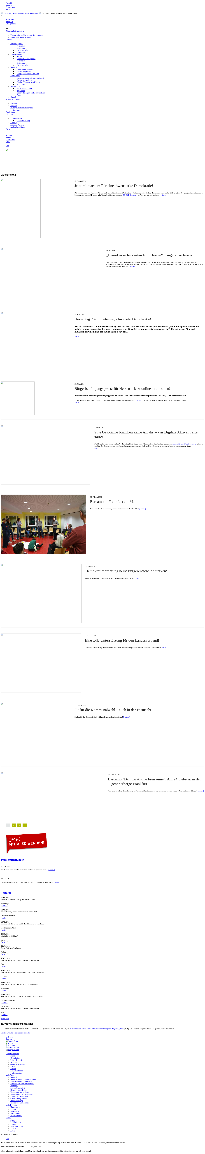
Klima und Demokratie (19, 1096)
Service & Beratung (13, 99)
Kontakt (9, 3)
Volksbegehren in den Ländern (21, 1081)
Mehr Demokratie (12, 1054)
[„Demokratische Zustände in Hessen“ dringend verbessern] (52, 301)
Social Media (15, 110)
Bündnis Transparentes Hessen (28, 82)
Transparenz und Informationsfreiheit (30, 78)
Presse (19, 95)
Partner (13, 1069)
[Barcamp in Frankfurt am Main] (43, 553)
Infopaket (9, 22)
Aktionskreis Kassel (17, 127)
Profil (12, 1056)
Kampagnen (15, 1107)
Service (8, 1118)
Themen (9, 39)
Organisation (15, 1058)
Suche (8, 9)
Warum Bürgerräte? (24, 71)
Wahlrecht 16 (15, 86)
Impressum (10, 5)
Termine (13, 103)
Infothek (13, 1128)
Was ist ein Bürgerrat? (25, 69)
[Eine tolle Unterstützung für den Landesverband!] (41, 692)
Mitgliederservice (16, 1060)
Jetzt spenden (11, 24)
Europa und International (19, 1092)
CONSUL (138, 400)
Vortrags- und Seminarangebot (21, 108)
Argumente (21, 48)
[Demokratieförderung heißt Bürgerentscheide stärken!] (41, 623)
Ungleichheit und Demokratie (21, 1094)
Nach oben (5, 1019)
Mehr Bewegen (11, 1105)
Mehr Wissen (11, 1075)
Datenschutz (10, 7)
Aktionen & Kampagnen (15, 31)
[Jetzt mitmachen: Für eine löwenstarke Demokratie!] (21, 237)
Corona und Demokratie (19, 1103)
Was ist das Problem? (25, 89)
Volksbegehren (16, 54)
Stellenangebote (16, 1073)
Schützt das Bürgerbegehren (21, 37)
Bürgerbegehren (16, 44)
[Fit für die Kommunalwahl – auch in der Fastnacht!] (35, 761)
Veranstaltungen (16, 1116)
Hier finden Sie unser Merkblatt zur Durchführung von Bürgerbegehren (97, 1029)
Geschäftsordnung (23, 121)
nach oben (9, 1037)
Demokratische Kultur (18, 1090)
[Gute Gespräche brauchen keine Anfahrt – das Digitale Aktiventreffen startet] (45, 484)
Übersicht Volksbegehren (26, 59)
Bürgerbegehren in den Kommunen (23, 1079)
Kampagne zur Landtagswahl (28, 74)
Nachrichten (15, 1113)
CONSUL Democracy (130, 195)
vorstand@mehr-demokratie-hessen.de (15, 1033)
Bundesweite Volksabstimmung (22, 1084)
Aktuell (19, 57)
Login (12, 1131)
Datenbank (21, 52)
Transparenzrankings (24, 80)
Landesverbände (16, 1071)
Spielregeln (21, 46)
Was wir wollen (22, 50)
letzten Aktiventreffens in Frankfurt (184, 444)
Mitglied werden (16, 1126)
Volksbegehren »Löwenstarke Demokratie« (26, 35)
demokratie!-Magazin (18, 1064)
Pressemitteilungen (12, 859)
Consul (13, 97)
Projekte (13, 1109)
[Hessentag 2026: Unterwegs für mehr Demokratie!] (25, 371)
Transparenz (15, 76)
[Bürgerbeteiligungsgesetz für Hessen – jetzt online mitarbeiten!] (18, 414)
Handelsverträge (16, 1101)
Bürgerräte (14, 67)
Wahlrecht (14, 1086)
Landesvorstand (16, 118)
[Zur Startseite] (20, 13)
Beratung (13, 106)
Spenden (13, 1124)
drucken (9, 1039)
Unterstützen (15, 1111)
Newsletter (10, 20)
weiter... (4, 906)
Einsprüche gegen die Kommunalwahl (31, 93)
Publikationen (11, 112)
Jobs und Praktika (17, 125)
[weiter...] (163, 195)
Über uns (9, 114)
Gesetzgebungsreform (18, 1099)
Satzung (13, 1067)
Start (7, 146)
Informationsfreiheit (17, 1088)
